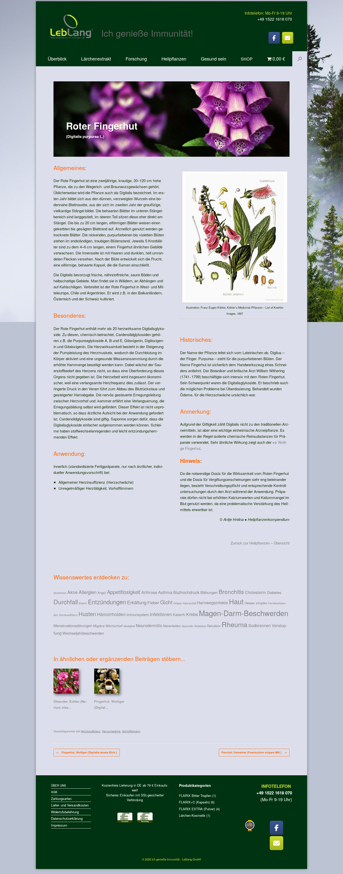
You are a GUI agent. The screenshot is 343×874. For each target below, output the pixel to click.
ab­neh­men (59, 593)
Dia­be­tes (274, 592)
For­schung (136, 58)
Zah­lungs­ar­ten (61, 798)
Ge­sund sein (213, 58)
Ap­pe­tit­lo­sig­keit (123, 591)
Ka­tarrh (179, 614)
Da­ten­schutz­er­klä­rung (67, 818)
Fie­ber (153, 602)
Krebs (192, 614)
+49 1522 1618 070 (274, 19)
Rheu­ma (234, 624)
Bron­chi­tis (231, 591)
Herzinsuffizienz (90, 731)
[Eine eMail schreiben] (287, 38)
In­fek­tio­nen (161, 614)
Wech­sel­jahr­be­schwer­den (83, 633)
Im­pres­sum (59, 825)
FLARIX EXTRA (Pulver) (197, 808)
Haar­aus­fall (189, 603)
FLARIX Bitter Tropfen (195, 795)
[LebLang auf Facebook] (274, 38)
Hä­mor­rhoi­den (111, 614)
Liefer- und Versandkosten (70, 805)
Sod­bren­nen (259, 625)
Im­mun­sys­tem (138, 614)
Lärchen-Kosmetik (192, 815)
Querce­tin (187, 626)
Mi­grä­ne (99, 625)
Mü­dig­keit (129, 626)
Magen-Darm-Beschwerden (243, 613)
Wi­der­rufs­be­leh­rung (65, 811)
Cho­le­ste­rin (255, 592)
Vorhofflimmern (131, 731)
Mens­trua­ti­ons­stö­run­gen (72, 625)
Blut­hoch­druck (186, 592)
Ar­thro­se (149, 592)
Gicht (166, 602)
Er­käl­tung (136, 602)
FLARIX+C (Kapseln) (194, 802)
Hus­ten (87, 614)
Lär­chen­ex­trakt (96, 58)
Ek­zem (83, 603)
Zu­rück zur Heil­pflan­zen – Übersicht (260, 542)
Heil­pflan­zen (173, 58)
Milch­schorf (114, 625)
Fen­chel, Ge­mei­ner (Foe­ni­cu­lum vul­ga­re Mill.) (254, 752)
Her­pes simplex (256, 602)
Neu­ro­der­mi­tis (149, 625)
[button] (299, 58)
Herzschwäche (111, 731)
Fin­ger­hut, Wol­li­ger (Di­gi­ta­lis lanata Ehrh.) (86, 752)
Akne (72, 592)
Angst (101, 592)
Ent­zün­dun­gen (107, 601)
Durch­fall (65, 601)
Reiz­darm (214, 625)
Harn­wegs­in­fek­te (212, 602)
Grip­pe (178, 603)
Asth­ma (165, 592)
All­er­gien (87, 591)
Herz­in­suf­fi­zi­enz (68, 615)
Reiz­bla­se (200, 626)
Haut (236, 601)
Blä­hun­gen (209, 592)
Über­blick (57, 58)
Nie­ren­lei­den (172, 625)
